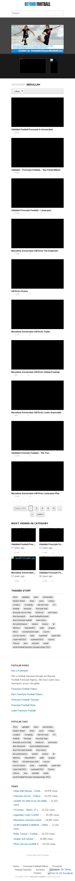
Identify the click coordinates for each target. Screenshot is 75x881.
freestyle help (41, 609)
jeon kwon (52, 612)
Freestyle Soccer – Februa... (27, 796)
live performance (20, 624)
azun (41, 601)
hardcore (39, 612)
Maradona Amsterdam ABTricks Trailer (30, 331)
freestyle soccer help (22, 612)
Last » (40, 514)
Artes (32, 601)
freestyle (27, 609)
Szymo (51, 639)
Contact (38, 873)
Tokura (16, 643)
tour (25, 643)
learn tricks (41, 620)
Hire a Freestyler (19, 670)
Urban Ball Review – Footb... (27, 791)
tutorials (35, 643)
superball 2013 (37, 639)
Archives (40, 870)
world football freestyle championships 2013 (31, 647)
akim (36, 597)
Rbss (15, 632)
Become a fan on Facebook (40, 860)
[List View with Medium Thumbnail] (56, 91)
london (35, 624)
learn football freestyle (39, 616)
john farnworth (19, 616)
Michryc (16, 628)
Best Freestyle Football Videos (27, 694)
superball (43, 636)
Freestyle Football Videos (24, 689)
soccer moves (19, 636)
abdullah (25, 597)
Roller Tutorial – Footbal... (26, 834)
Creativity (29, 605)
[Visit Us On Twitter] (60, 869)
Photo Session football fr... (26, 844)
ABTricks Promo (19, 291)
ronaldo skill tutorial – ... (25, 839)
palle (42, 628)
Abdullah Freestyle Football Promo (56, 573)
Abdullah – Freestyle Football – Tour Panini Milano (35, 170)
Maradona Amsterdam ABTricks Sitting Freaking (35, 372)
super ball (56, 636)
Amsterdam (48, 597)
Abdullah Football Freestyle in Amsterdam (32, 129)
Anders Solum (19, 601)
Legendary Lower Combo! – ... (28, 815)
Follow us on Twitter (34, 860)
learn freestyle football (22, 620)
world (46, 643)
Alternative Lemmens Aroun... (28, 820)
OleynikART (30, 628)
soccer (46, 632)
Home (16, 866)
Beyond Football (37, 877)
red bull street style (30, 632)
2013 (15, 597)
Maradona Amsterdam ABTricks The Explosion (34, 251)
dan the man (43, 605)
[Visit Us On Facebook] (60, 873)
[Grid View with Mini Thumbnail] (52, 91)
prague (52, 628)
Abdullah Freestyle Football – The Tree (30, 453)
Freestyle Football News (23, 705)
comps (51, 601)
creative (16, 605)
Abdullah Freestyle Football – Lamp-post (31, 210)
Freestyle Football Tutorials (25, 699)
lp (53, 624)
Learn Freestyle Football (23, 710)
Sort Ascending (26, 91)
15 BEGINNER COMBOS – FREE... (31, 825)
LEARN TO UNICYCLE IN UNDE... (31, 801)
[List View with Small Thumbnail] (60, 91)
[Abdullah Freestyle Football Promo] (32, 66)
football (16, 609)
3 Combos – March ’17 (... (26, 810)
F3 (54, 605)
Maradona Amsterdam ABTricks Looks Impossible (36, 412)
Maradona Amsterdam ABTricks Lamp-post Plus (35, 493)
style (32, 636)
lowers (45, 624)
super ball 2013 (19, 639)
